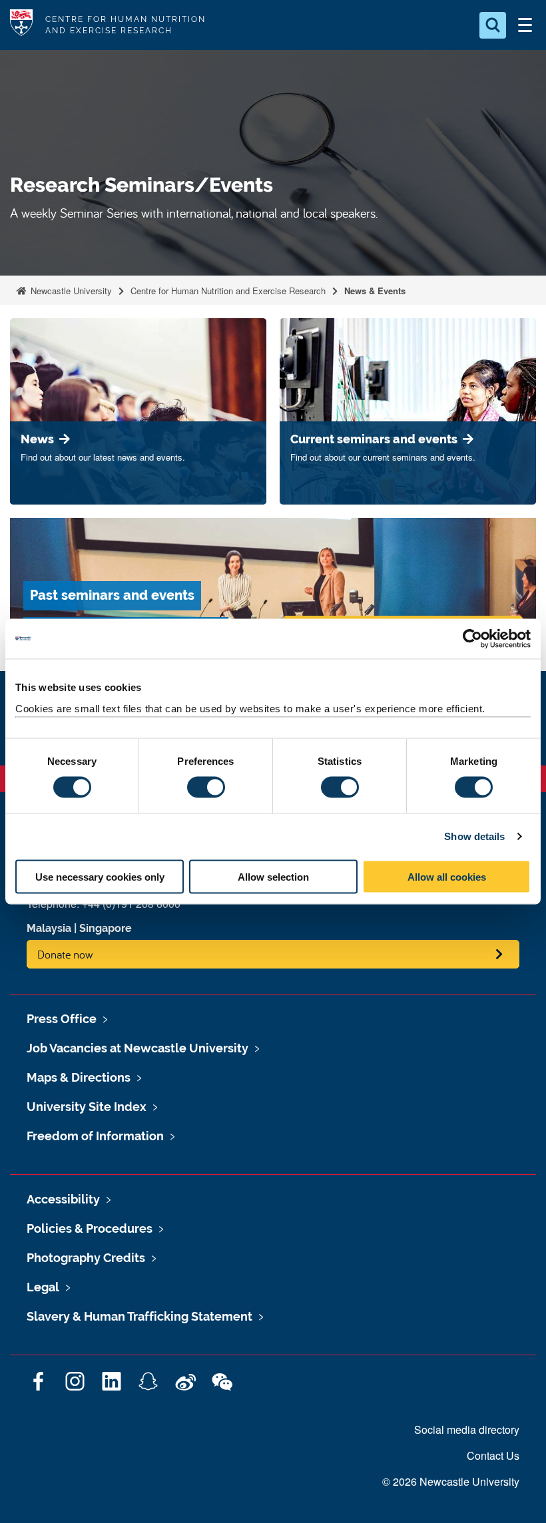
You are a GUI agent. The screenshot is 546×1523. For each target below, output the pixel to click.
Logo (21, 25)
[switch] (206, 787)
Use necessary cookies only (99, 876)
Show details (474, 836)
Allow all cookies (447, 876)
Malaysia (49, 928)
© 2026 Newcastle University (450, 1481)
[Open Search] (492, 25)
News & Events (375, 290)
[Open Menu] (524, 25)
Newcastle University (70, 290)
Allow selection (273, 876)
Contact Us (493, 1455)
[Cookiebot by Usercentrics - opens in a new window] (472, 639)
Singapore (105, 928)
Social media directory (466, 1429)
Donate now (65, 954)
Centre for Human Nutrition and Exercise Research (228, 290)
